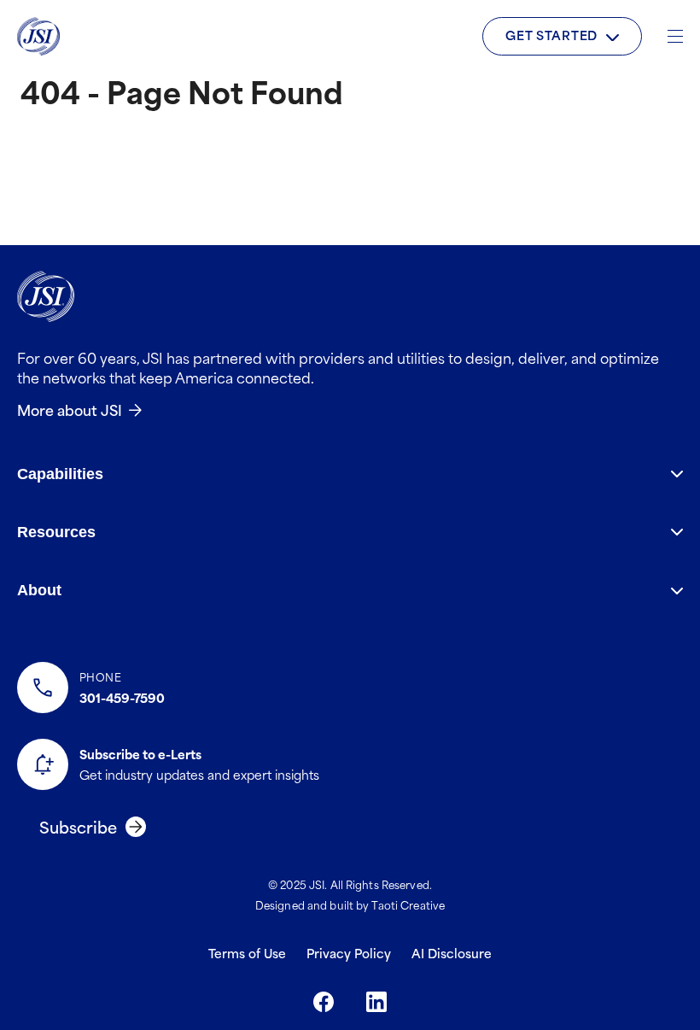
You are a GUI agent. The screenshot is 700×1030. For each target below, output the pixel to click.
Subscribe (78, 826)
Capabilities (60, 474)
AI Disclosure (451, 953)
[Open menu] (675, 36)
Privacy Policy (348, 953)
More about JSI (69, 409)
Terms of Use (247, 953)
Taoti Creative (408, 904)
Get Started (551, 34)
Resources (56, 532)
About (39, 590)
